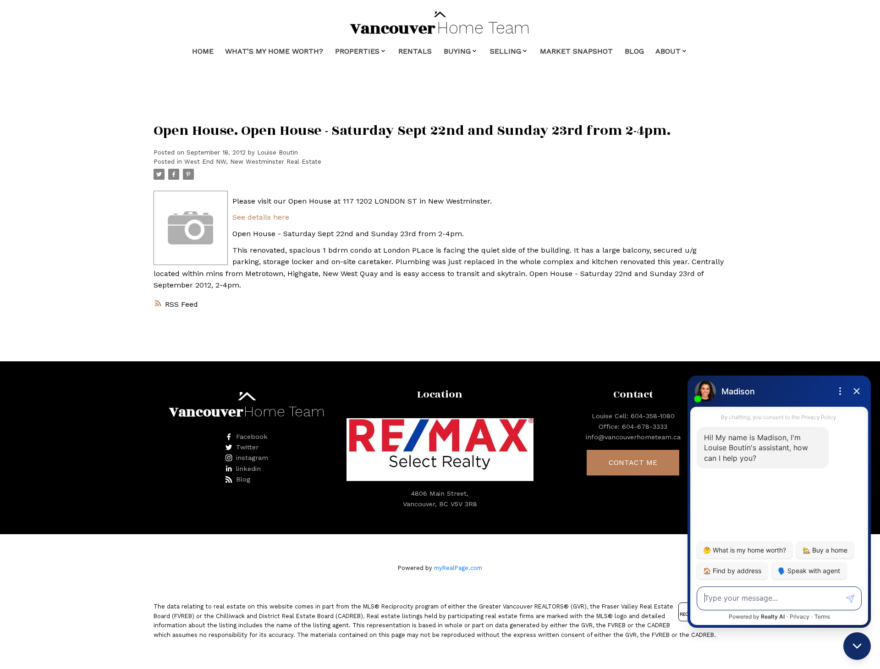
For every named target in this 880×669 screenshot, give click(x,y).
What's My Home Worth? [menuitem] (274, 51)
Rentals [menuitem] (415, 51)
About (668, 51)
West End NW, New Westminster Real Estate (252, 161)
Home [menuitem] (203, 51)
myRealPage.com (458, 567)
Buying (457, 51)
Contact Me (633, 462)
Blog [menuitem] (634, 51)
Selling (505, 51)
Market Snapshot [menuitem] (576, 51)
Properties (357, 51)
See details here (260, 217)
